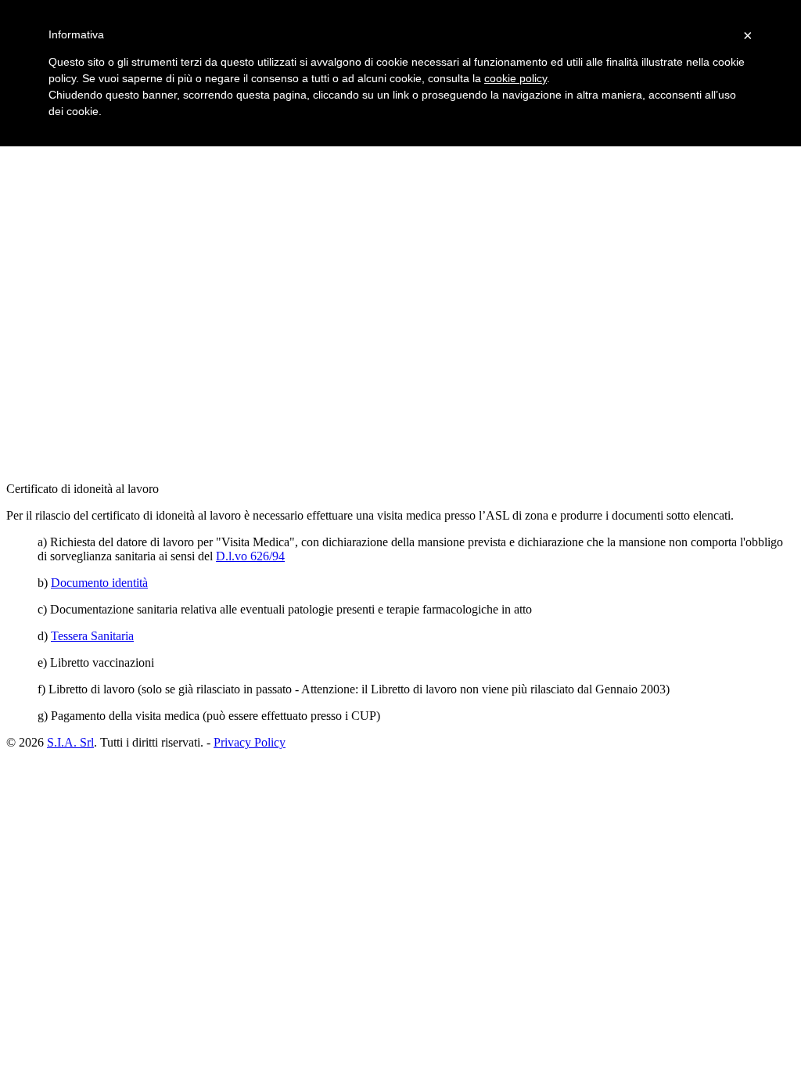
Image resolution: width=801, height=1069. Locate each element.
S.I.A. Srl (70, 742)
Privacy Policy (250, 742)
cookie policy (515, 78)
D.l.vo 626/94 (250, 556)
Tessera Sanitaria (92, 635)
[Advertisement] (291, 232)
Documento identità (99, 582)
